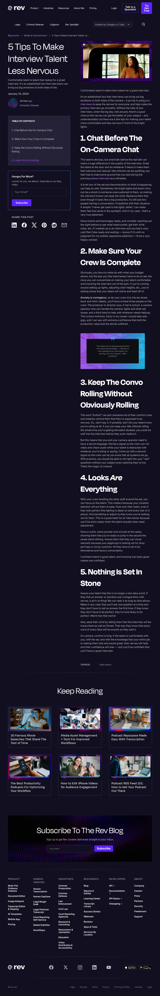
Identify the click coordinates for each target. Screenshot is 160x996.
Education (63, 937)
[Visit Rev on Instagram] (80, 967)
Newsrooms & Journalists (65, 931)
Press (137, 896)
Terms (95, 987)
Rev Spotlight (72, 24)
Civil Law (63, 909)
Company (139, 885)
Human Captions (41, 896)
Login (149, 987)
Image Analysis (16, 901)
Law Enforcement (65, 902)
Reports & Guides (89, 892)
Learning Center (92, 898)
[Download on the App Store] (130, 967)
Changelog (115, 903)
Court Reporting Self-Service (41, 918)
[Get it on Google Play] (145, 967)
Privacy (105, 987)
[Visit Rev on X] (65, 967)
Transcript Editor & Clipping (16, 907)
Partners (138, 901)
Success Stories (92, 911)
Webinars (89, 916)
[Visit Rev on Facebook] (51, 967)
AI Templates (15, 914)
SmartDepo (39, 930)
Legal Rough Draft (39, 903)
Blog (86, 885)
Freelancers (140, 911)
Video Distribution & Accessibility (65, 945)
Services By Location (90, 933)
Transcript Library (89, 905)
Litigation (54, 24)
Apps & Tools (90, 927)
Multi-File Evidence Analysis (13, 888)
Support (138, 916)
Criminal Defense (35, 24)
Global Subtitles (41, 925)
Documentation (117, 892)
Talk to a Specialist (130, 8)
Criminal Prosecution (64, 887)
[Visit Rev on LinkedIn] (94, 967)
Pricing (11, 924)
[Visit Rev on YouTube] (109, 967)
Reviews (88, 921)
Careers (138, 891)
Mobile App (14, 919)
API (112, 885)
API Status (115, 898)
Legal (17, 24)
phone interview (100, 178)
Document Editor (16, 896)
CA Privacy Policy (122, 987)
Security (138, 906)
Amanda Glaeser (29, 105)
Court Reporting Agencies (66, 915)
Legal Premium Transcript (41, 910)
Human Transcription (40, 890)
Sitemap (138, 987)
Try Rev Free (146, 8)
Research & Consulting (64, 923)
